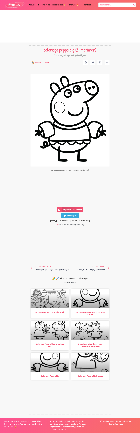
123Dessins (104, 421)
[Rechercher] (134, 5)
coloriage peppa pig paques (90, 376)
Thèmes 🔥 (73, 5)
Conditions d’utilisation (120, 421)
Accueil (32, 5)
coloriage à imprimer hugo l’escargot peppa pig (90, 345)
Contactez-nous (116, 424)
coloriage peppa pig (59, 50)
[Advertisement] (70, 26)
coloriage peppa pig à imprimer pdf (49, 345)
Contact (87, 5)
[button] (85, 62)
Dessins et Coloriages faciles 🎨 (52, 5)
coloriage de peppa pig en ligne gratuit (90, 313)
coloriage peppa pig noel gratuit (50, 312)
